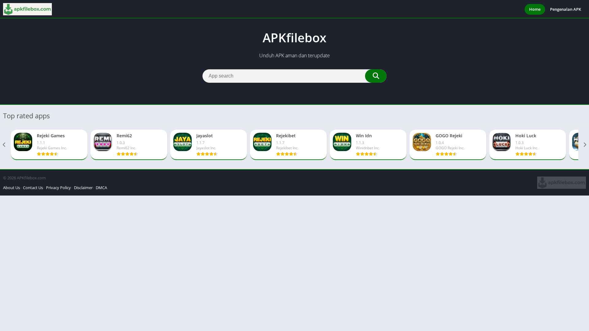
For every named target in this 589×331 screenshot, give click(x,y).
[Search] (376, 76)
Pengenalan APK (565, 9)
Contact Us (33, 187)
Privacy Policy (58, 187)
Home (535, 9)
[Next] (584, 145)
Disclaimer (83, 187)
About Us (11, 187)
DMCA (101, 187)
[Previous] (4, 145)
